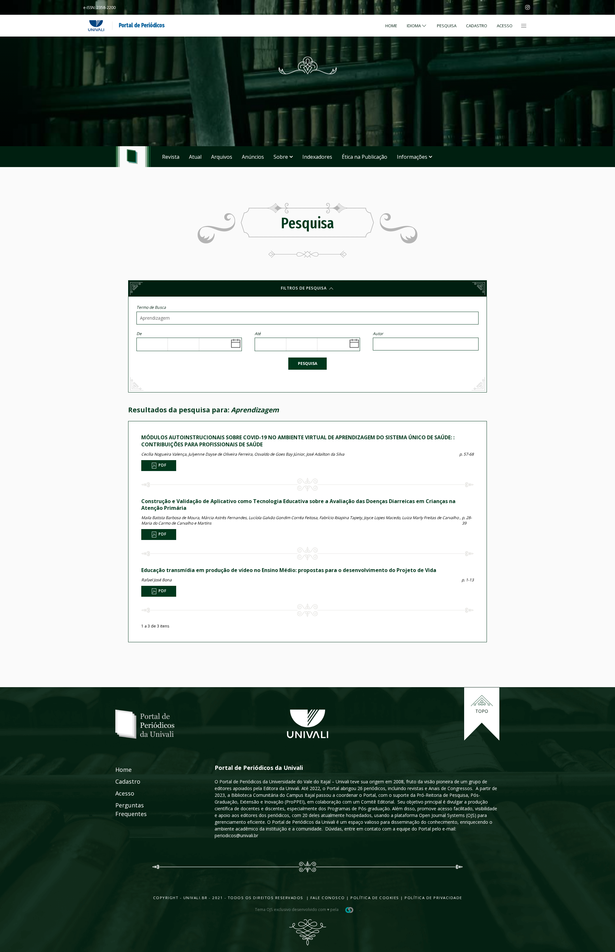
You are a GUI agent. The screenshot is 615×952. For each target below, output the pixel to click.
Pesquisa (307, 363)
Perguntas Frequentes (124, 809)
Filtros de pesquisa (304, 288)
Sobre (281, 156)
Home (391, 26)
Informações (412, 156)
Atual (195, 156)
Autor (378, 333)
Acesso (504, 26)
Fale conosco (327, 897)
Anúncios (253, 156)
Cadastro (476, 26)
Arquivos (221, 156)
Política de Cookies (374, 897)
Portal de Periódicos (142, 25)
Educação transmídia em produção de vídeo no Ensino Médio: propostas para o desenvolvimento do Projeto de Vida (288, 570)
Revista (170, 156)
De (139, 333)
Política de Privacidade (433, 897)
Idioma (414, 26)
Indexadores (317, 156)
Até (258, 333)
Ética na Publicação (364, 156)
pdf (162, 465)
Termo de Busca (151, 307)
